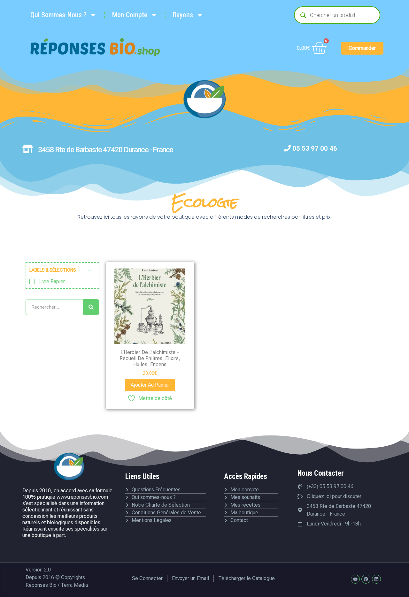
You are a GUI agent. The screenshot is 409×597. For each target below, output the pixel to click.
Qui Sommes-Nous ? (58, 15)
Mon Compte (129, 15)
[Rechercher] (91, 307)
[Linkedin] (376, 579)
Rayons (183, 15)
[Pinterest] (365, 579)
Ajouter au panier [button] (150, 385)
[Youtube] (355, 579)
